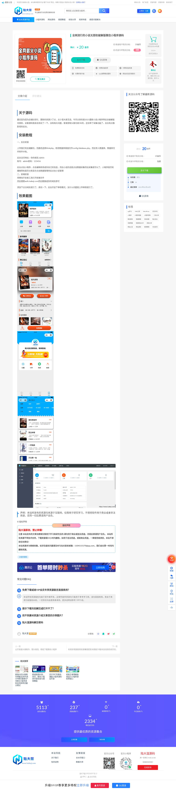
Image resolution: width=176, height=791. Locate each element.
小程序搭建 (138, 215)
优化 (171, 594)
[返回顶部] (171, 607)
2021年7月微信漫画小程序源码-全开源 (55, 677)
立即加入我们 (80, 2)
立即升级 (83, 785)
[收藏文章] (98, 634)
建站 (171, 586)
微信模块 (130, 219)
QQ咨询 (102, 60)
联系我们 (169, 2)
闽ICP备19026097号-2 (88, 774)
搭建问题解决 (94, 20)
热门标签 (145, 2)
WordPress (146, 211)
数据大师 (79, 762)
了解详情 (102, 739)
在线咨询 (147, 767)
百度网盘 (130, 223)
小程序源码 (40, 20)
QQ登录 (122, 785)
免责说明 (54, 762)
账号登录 (100, 785)
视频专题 (82, 20)
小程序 (130, 215)
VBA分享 (137, 211)
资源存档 (161, 2)
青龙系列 (155, 227)
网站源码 (51, 20)
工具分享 (156, 215)
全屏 (171, 602)
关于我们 (54, 758)
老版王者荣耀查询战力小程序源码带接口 (72, 677)
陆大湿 (25, 633)
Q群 (171, 578)
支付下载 (81, 60)
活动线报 (146, 219)
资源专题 (153, 2)
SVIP (172, 560)
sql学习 (130, 211)
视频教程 (146, 227)
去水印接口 (80, 758)
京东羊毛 (155, 211)
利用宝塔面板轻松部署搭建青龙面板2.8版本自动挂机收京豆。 (93, 649)
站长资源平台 (24, 20)
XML (84, 777)
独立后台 (155, 219)
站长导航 (92, 777)
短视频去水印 (140, 223)
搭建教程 (62, 20)
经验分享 (72, 20)
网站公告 (137, 2)
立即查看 (74, 739)
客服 (171, 571)
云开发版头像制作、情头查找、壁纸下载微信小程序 (36, 649)
